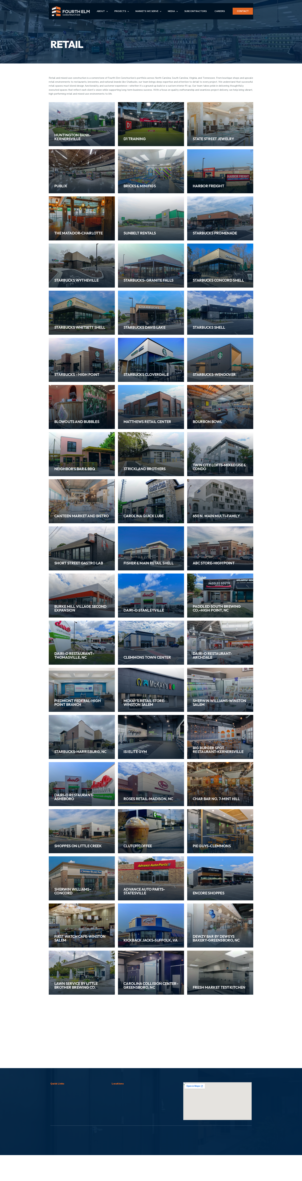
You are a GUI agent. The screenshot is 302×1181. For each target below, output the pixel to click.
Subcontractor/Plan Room (65, 1045)
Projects (55, 1035)
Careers (55, 1050)
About (54, 1030)
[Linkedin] (238, 1074)
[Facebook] (219, 1074)
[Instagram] (229, 1074)
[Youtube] (248, 1074)
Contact (55, 1055)
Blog (53, 1040)
